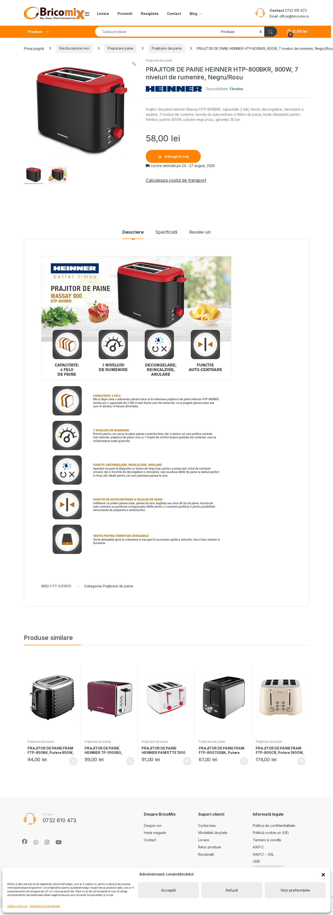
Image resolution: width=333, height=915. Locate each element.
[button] (323, 874)
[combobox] (156, 32)
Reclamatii (206, 854)
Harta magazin (155, 833)
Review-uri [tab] (200, 232)
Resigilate (149, 13)
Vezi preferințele (295, 890)
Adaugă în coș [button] (71, 761)
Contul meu (207, 825)
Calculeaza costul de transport (176, 180)
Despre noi (152, 825)
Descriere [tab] (133, 232)
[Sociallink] (24, 841)
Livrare (103, 13)
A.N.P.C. (258, 847)
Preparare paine (120, 48)
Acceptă (168, 890)
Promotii (125, 13)
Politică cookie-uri (17, 906)
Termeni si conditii (267, 840)
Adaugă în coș (177, 156)
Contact (174, 13)
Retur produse (209, 847)
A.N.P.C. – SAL (263, 854)
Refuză (232, 890)
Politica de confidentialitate (45, 906)
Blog (193, 13)
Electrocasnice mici (74, 48)
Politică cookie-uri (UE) (271, 833)
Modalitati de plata (212, 833)
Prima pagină (34, 48)
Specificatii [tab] (166, 232)
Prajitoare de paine (167, 48)
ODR (256, 861)
